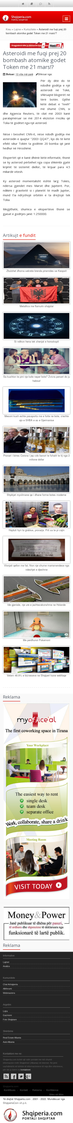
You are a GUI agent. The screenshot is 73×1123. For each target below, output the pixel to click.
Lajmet (6, 962)
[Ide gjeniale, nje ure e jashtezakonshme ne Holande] (36, 589)
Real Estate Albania (12, 1037)
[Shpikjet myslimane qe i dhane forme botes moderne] (36, 479)
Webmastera (9, 993)
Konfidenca (52, 1090)
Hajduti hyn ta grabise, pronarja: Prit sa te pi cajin (36, 530)
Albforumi (7, 988)
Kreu (8, 29)
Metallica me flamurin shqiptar (37, 306)
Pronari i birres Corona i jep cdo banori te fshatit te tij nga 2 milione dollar (36, 457)
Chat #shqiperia (10, 984)
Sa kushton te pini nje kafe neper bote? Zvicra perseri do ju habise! (36, 379)
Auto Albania (8, 1042)
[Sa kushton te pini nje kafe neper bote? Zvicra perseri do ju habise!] (36, 361)
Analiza (6, 966)
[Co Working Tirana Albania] (34, 801)
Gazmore (7, 1015)
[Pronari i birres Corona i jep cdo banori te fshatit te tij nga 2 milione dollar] (36, 440)
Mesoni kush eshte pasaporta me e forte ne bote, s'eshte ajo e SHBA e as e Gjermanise (36, 418)
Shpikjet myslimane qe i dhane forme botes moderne (36, 495)
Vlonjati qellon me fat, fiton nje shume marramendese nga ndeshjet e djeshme (36, 567)
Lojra (5, 1011)
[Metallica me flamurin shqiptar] (36, 290)
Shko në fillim (56, 1094)
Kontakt (24, 1090)
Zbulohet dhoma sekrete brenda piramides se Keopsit (36, 271)
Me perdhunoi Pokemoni (36, 640)
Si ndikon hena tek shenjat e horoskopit (36, 341)
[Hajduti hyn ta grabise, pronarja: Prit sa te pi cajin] (36, 514)
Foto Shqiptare (10, 1019)
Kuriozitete (30, 29)
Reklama (37, 1090)
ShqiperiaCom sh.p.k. (15, 1103)
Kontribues (9, 1090)
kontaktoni (25, 1070)
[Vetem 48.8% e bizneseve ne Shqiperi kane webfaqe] (36, 659)
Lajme (17, 29)
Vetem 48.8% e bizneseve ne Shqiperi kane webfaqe (36, 675)
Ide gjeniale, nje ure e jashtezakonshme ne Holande (36, 605)
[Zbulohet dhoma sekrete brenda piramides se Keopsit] (36, 255)
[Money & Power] (34, 923)
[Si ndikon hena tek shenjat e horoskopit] (36, 326)
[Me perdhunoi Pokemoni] (36, 624)
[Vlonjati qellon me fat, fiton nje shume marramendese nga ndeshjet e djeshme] (36, 550)
